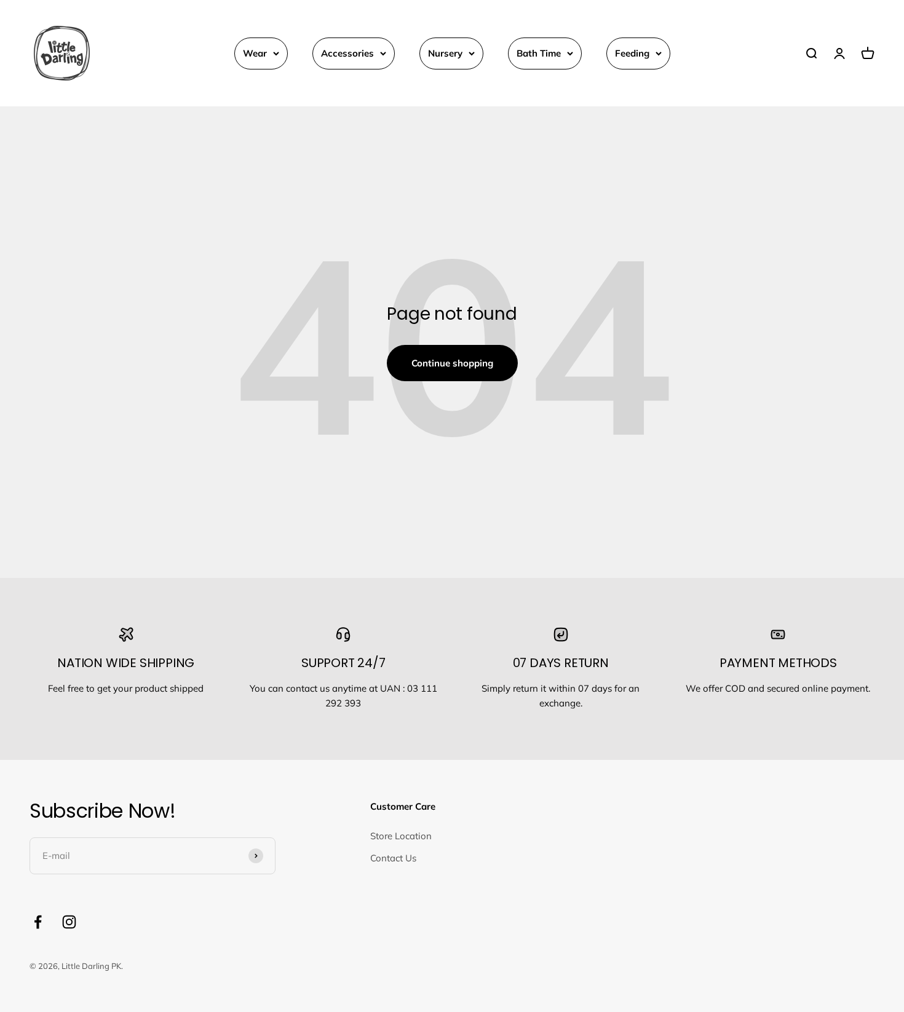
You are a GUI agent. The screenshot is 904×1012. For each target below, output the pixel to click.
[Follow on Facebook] (38, 922)
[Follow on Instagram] (69, 922)
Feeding (632, 53)
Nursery (445, 53)
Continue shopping (452, 363)
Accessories (347, 53)
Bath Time (539, 53)
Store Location (401, 836)
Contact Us (393, 858)
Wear (255, 53)
